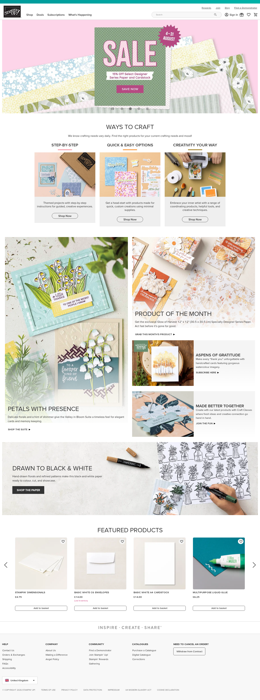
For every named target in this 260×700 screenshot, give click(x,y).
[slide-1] (130, 108)
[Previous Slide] (6, 568)
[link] (249, 15)
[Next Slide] (254, 568)
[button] (241, 15)
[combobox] (187, 15)
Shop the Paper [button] (28, 489)
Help (5, 644)
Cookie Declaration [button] (168, 690)
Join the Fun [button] (204, 422)
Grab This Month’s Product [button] (153, 333)
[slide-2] (139, 108)
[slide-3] (147, 108)
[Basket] (256, 15)
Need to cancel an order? (191, 644)
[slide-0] (122, 108)
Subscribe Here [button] (206, 371)
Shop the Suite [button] (17, 428)
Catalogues (140, 644)
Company (51, 644)
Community (96, 644)
